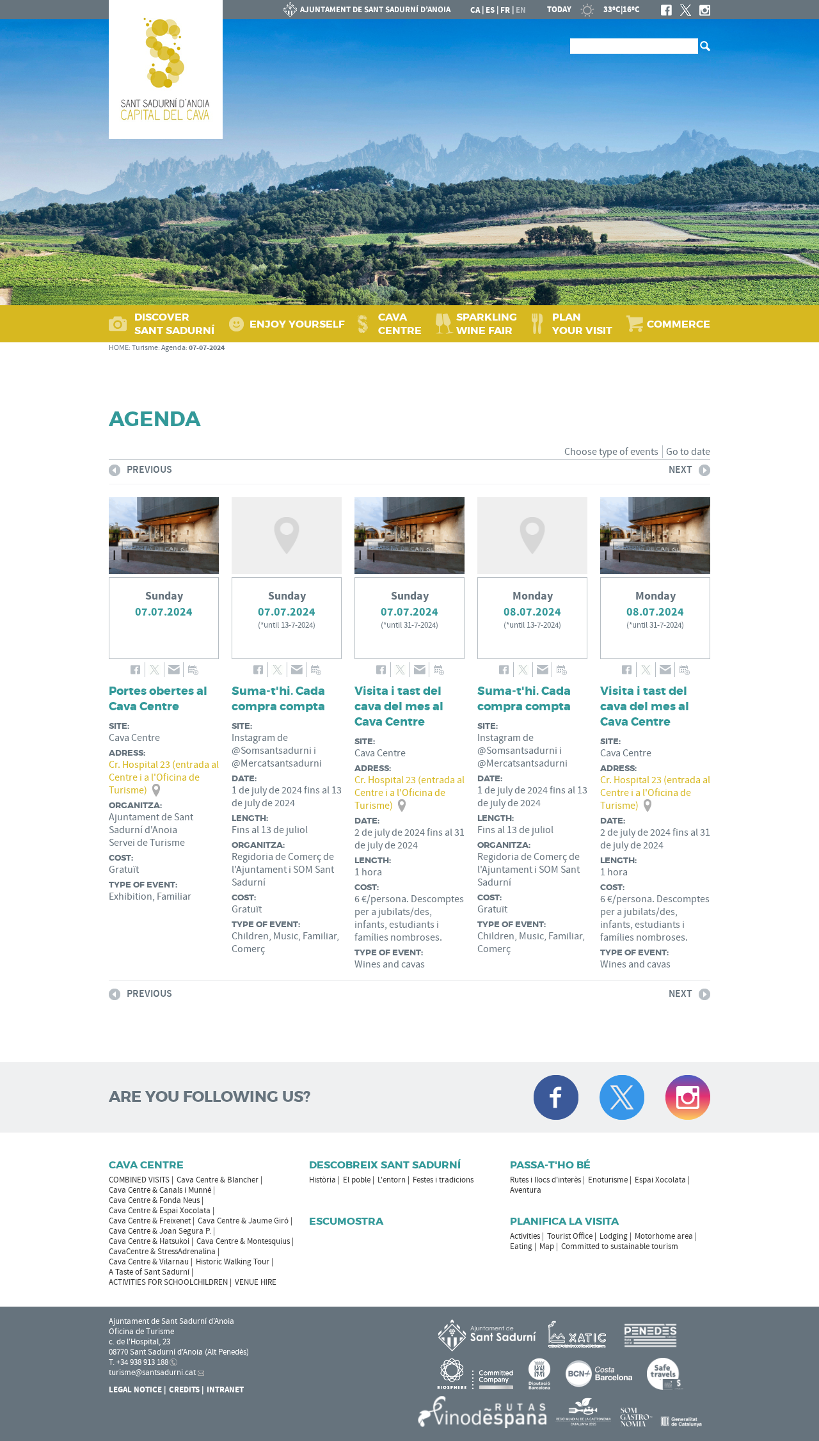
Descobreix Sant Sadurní (385, 1165)
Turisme (145, 348)
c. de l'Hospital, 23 (139, 1342)
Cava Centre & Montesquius (243, 1241)
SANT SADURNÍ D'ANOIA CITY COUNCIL (367, 9)
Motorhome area (664, 1236)
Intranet (225, 1390)
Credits (184, 1390)
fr (505, 10)
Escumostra (346, 1221)
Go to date (688, 451)
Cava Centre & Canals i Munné (160, 1190)
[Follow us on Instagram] (687, 1097)
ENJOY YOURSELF (297, 324)
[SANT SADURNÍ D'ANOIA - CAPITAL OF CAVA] (166, 69)
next (680, 472)
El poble (356, 1180)
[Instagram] (704, 10)
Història (322, 1180)
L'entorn (392, 1180)
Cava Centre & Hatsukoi (149, 1241)
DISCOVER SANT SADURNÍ (174, 323)
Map (546, 1246)
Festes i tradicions (443, 1180)
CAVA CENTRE (400, 323)
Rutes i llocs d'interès (545, 1180)
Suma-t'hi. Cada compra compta (278, 698)
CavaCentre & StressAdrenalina (162, 1251)
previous (140, 472)
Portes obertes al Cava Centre (158, 698)
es (490, 10)
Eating (521, 1246)
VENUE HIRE (255, 1282)
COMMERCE (678, 324)
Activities (525, 1236)
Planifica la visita (564, 1221)
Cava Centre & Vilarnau (149, 1262)
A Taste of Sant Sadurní (149, 1272)
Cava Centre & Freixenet (150, 1221)
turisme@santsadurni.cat (152, 1372)
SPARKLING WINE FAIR (486, 323)
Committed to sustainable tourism (619, 1246)
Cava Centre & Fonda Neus (154, 1200)
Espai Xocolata (660, 1180)
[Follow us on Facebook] (556, 1097)
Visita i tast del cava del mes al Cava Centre (398, 706)
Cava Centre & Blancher (217, 1180)
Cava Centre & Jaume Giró (243, 1221)
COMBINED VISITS (139, 1180)
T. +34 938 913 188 (138, 1362)
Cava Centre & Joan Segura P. (160, 1231)
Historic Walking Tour (232, 1262)
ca (475, 10)
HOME (119, 348)
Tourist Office (569, 1236)
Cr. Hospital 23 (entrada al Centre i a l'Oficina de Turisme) (164, 777)
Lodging (614, 1236)
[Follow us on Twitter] (622, 1097)
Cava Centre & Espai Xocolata (160, 1211)
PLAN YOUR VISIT (582, 323)
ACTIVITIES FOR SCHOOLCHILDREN (168, 1282)
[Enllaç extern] (579, 1335)
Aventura (525, 1190)
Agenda (173, 348)
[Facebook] (666, 10)
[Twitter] (685, 10)
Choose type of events (611, 451)
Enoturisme (608, 1180)
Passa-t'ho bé (550, 1165)
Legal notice (135, 1390)
